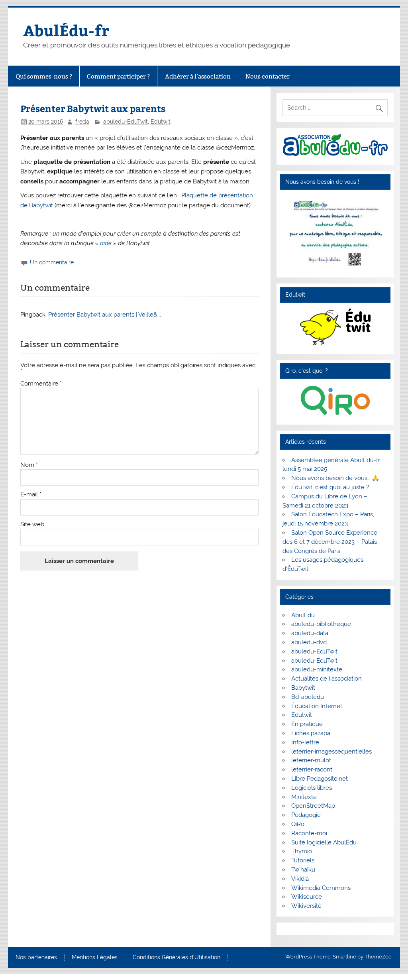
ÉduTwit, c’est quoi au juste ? (330, 487)
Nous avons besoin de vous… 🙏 (335, 478)
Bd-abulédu (307, 696)
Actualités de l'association (326, 678)
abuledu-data (309, 633)
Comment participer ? (118, 76)
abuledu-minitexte (316, 669)
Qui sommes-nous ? (44, 76)
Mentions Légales (95, 957)
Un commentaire (52, 262)
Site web (32, 524)
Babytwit (303, 687)
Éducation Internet (316, 706)
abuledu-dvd (309, 642)
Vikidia (300, 878)
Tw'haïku (303, 869)
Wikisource (306, 896)
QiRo (297, 824)
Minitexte (304, 797)
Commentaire (41, 384)
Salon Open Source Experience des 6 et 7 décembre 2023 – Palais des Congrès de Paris (329, 542)
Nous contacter (267, 76)
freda (82, 121)
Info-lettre (305, 742)
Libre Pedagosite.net (319, 778)
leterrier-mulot (311, 760)
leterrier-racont (311, 769)
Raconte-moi (309, 833)
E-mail (30, 495)
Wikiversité (306, 905)
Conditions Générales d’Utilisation (176, 957)
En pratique (307, 724)
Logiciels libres (311, 787)
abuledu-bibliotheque (321, 624)
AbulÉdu (303, 615)
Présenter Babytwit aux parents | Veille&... (104, 314)
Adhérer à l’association (198, 76)
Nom (29, 465)
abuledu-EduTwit (125, 121)
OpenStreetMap (313, 805)
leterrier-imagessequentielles (331, 751)
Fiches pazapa (310, 733)
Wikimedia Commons (321, 887)
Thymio (301, 851)
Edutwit (161, 121)
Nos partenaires (36, 957)
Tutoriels (302, 860)
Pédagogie (306, 815)
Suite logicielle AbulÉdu (324, 842)
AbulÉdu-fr (66, 30)
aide (106, 243)
